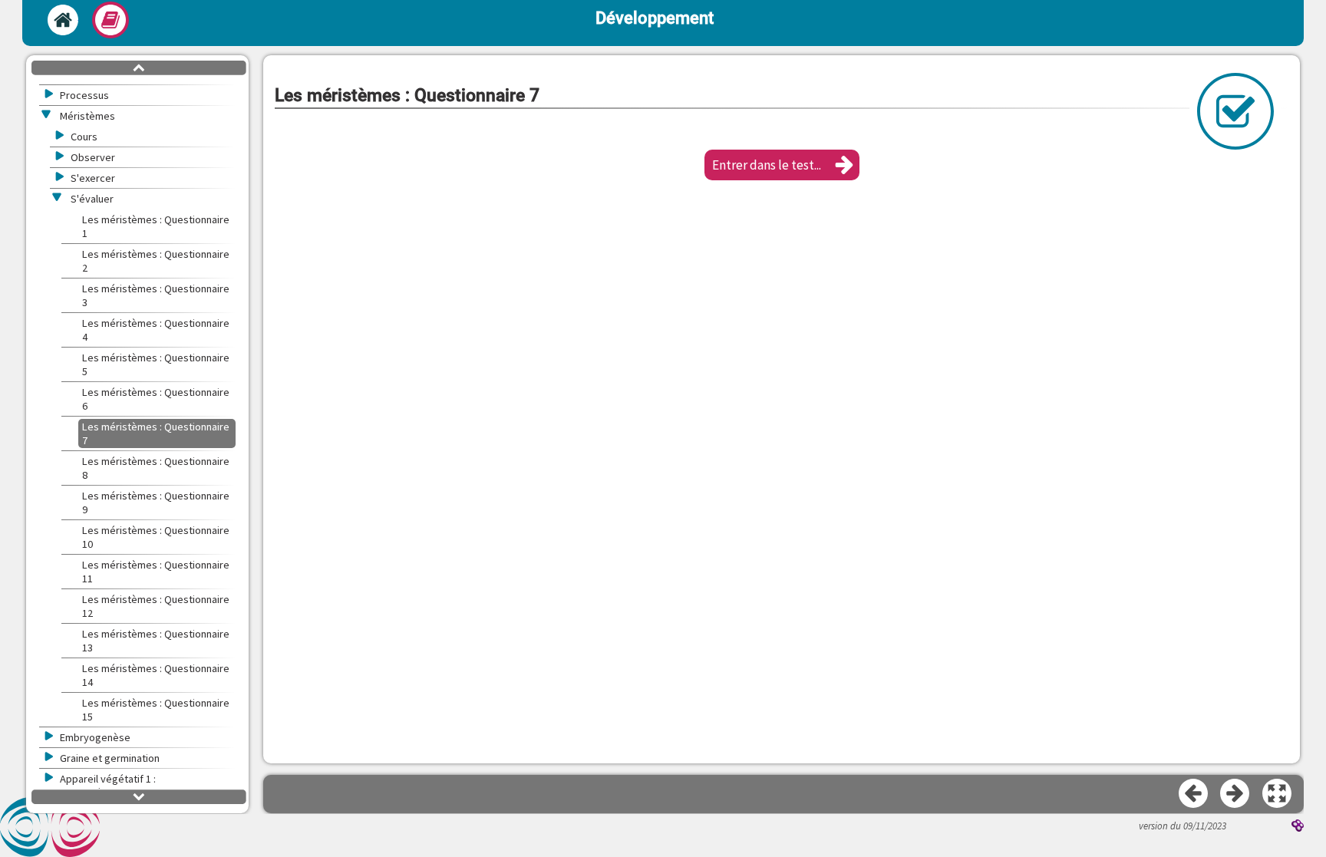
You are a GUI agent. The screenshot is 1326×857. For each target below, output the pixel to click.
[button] (781, 165)
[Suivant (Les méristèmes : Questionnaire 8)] (1235, 794)
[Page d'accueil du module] (63, 20)
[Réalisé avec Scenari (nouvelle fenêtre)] (1297, 827)
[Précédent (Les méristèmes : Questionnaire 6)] (1194, 794)
